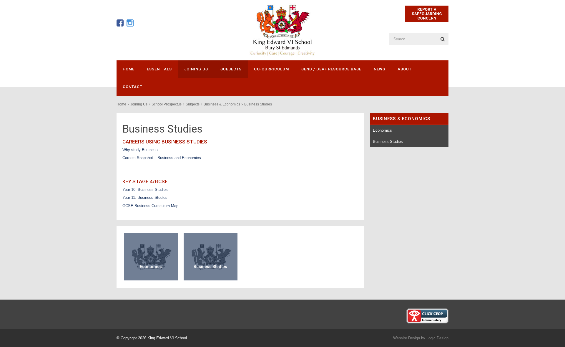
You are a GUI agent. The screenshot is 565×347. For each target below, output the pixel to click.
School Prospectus (167, 104)
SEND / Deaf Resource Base (331, 69)
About (405, 69)
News (379, 69)
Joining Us (196, 69)
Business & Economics (222, 104)
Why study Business (140, 150)
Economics (382, 130)
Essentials (159, 69)
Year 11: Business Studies (144, 197)
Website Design (406, 338)
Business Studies (388, 141)
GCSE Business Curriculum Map (150, 206)
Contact (132, 87)
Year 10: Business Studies (145, 189)
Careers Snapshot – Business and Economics (161, 158)
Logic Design (437, 338)
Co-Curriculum (271, 69)
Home (128, 69)
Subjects (231, 69)
